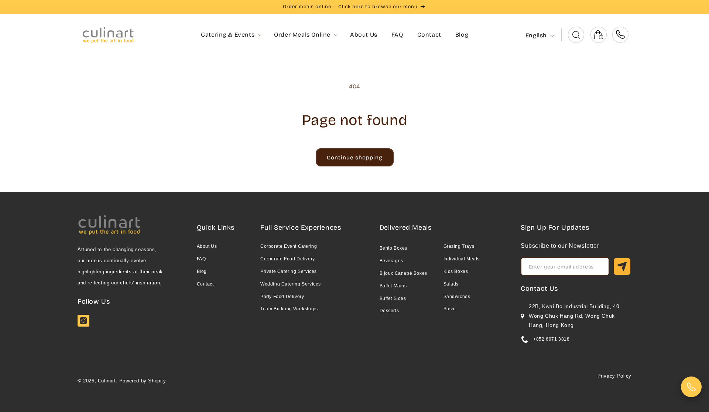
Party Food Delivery (282, 296)
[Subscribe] (622, 266)
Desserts (389, 310)
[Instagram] (83, 324)
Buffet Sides (393, 298)
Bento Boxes (394, 248)
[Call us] (620, 35)
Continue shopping (355, 157)
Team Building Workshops (289, 308)
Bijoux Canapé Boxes (403, 273)
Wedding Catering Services (290, 284)
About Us (207, 246)
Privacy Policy (614, 376)
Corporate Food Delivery (287, 258)
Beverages (391, 260)
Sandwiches (456, 296)
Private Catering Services (288, 271)
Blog (202, 271)
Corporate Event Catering (288, 246)
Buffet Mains (393, 285)
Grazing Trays (459, 246)
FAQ (201, 258)
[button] (227, 35)
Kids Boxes (455, 271)
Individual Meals (461, 258)
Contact (205, 284)
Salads (451, 284)
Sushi (449, 308)
